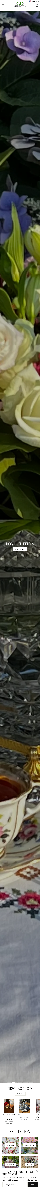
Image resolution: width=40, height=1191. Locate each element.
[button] (34, 1)
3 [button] (20, 1082)
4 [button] (25, 1082)
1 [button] (9, 1082)
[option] (20, 547)
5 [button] (31, 1082)
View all (20, 1094)
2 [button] (14, 1082)
